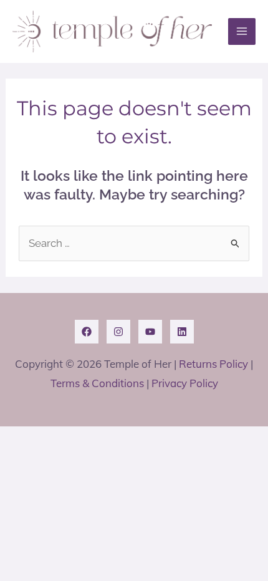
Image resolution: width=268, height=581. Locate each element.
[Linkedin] (182, 331)
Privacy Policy (184, 383)
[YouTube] (150, 331)
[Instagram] (118, 331)
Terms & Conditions (97, 383)
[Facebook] (86, 331)
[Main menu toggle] (242, 32)
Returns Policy (213, 363)
